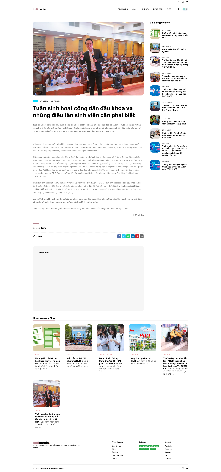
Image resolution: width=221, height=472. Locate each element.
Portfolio (168, 446)
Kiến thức (144, 9)
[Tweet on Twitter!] (124, 236)
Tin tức (44, 228)
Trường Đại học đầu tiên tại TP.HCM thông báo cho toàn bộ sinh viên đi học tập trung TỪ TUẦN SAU (175, 63)
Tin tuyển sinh (105, 355)
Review (70, 355)
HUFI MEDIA (43, 101)
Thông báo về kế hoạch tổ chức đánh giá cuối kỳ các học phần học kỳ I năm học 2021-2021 (174, 92)
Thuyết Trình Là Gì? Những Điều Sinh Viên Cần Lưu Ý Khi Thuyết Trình (174, 107)
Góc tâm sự (116, 446)
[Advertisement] (169, 191)
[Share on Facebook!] (119, 236)
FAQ (166, 455)
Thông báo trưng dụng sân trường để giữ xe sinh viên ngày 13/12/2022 (174, 166)
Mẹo (37, 355)
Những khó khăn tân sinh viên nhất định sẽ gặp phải (174, 122)
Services (168, 449)
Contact (168, 452)
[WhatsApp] (128, 236)
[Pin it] (137, 236)
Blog (169, 9)
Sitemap (168, 458)
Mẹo (134, 9)
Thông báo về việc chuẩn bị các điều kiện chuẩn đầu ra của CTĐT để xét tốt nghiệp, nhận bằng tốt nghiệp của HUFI (174, 150)
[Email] (142, 236)
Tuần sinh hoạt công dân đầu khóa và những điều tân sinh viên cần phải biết (175, 78)
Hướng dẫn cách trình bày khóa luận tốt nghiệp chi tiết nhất (175, 35)
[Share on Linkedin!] (133, 236)
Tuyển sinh (158, 9)
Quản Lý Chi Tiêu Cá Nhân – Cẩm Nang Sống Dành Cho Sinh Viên (174, 135)
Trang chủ (123, 9)
